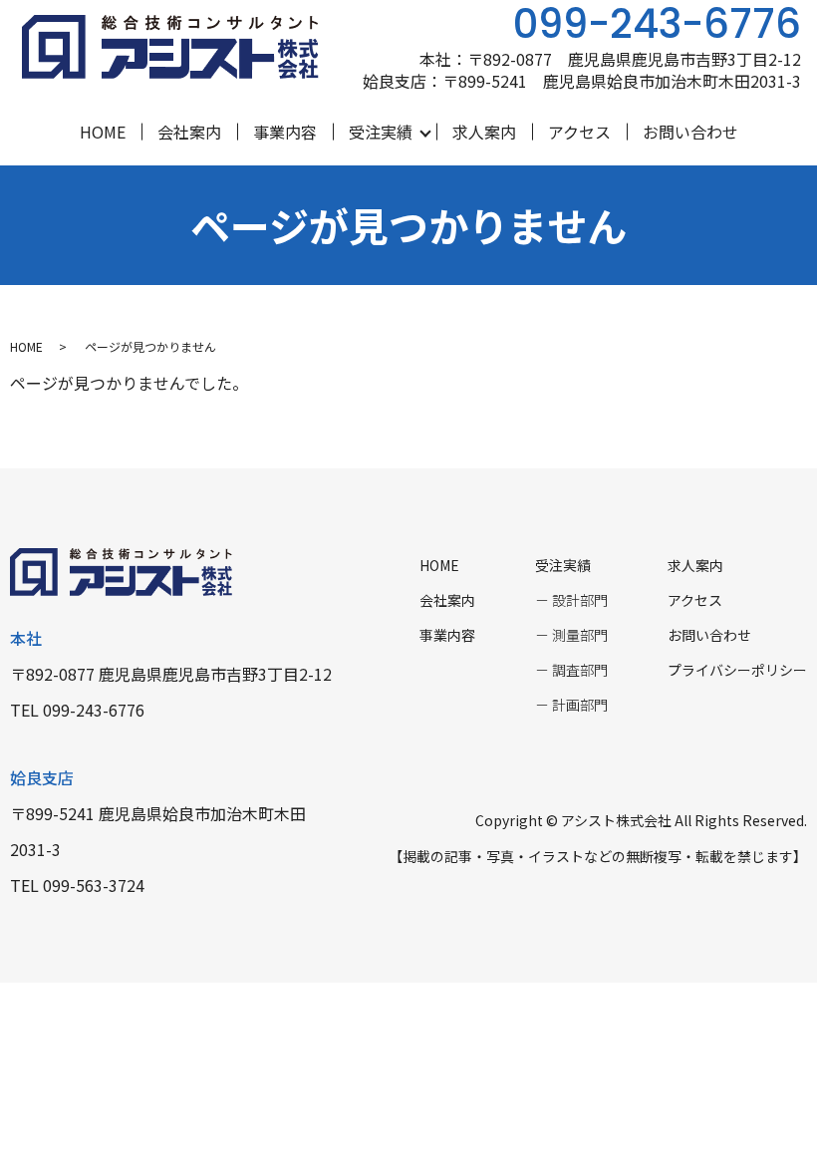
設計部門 (580, 600)
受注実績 (380, 132)
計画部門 (580, 705)
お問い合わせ (690, 132)
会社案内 (189, 132)
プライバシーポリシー (737, 670)
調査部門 (580, 670)
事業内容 (285, 132)
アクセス (579, 132)
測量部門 (580, 635)
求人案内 (484, 132)
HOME (103, 132)
